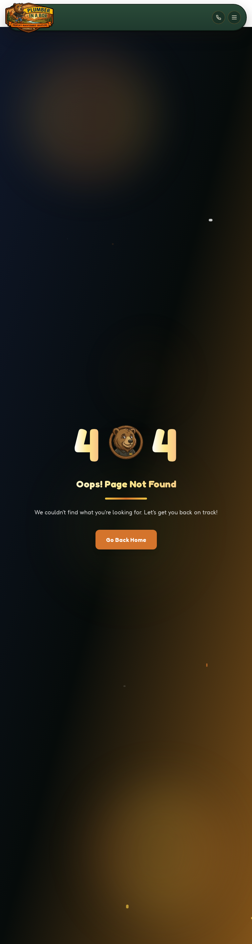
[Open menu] (234, 17)
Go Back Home (126, 539)
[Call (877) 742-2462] (218, 17)
